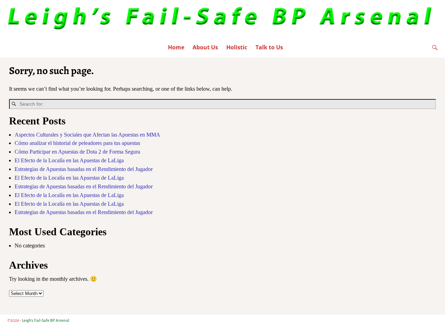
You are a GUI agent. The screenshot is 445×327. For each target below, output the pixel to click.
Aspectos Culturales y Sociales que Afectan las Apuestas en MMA (87, 135)
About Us (205, 47)
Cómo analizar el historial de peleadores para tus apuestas (77, 143)
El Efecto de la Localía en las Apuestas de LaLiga (69, 160)
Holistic (236, 47)
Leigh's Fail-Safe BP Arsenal (45, 320)
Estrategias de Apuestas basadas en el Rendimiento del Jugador (84, 169)
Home (176, 47)
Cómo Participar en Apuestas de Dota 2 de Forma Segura (77, 152)
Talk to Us (269, 47)
